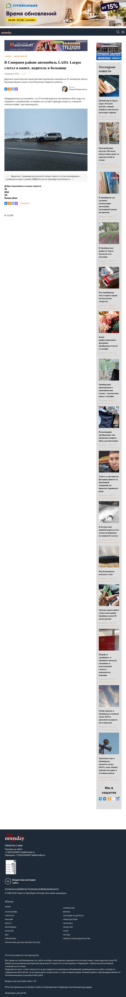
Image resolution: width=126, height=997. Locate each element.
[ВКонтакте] (5, 89)
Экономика (10, 927)
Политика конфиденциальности (43, 889)
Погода (66, 935)
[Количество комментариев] (117, 116)
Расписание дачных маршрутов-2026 (22, 942)
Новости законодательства (76, 938)
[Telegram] (12, 89)
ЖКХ (6, 935)
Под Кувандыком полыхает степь (106, 573)
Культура (9, 931)
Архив (7, 907)
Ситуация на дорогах (73, 915)
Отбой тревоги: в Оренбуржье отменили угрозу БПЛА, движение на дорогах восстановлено (109, 716)
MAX (6, 192)
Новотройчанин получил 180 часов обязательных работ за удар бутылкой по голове (109, 154)
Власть (8, 923)
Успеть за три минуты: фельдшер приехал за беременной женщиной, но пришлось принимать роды (109, 484)
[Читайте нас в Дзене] (113, 798)
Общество (68, 927)
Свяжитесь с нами (14, 845)
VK (5, 189)
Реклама (9, 919)
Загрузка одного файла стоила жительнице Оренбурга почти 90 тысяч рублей (109, 614)
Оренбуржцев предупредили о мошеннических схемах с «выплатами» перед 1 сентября (109, 390)
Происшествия (70, 919)
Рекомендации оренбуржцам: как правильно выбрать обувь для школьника (108, 436)
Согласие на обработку (16, 889)
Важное (66, 912)
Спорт (66, 931)
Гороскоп (9, 915)
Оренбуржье (10, 938)
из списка (87, 987)
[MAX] (16, 89)
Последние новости (107, 69)
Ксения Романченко (78, 89)
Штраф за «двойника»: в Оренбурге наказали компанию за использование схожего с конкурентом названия (108, 665)
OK (5, 195)
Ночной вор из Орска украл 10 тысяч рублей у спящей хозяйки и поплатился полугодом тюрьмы (108, 106)
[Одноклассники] (9, 89)
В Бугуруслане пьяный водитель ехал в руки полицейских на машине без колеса (109, 531)
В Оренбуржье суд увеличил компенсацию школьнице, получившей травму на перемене (108, 205)
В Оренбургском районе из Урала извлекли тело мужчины (106, 252)
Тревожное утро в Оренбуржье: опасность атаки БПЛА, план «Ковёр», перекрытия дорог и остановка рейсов (108, 765)
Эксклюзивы (11, 912)
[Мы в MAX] (117, 798)
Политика (68, 923)
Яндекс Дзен (10, 198)
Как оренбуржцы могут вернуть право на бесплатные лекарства (108, 297)
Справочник (69, 908)
